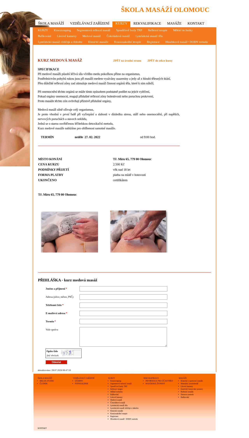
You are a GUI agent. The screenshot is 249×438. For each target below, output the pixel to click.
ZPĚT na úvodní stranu (127, 60)
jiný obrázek (53, 355)
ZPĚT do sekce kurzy (160, 60)
